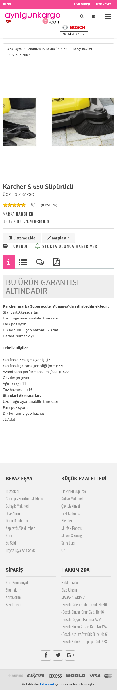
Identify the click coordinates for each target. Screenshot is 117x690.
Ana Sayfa (14, 49)
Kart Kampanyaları (19, 582)
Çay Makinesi (70, 506)
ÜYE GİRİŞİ (82, 4)
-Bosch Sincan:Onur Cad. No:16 (82, 612)
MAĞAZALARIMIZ (73, 597)
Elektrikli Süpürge (73, 491)
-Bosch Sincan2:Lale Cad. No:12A (84, 627)
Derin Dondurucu (17, 521)
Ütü (63, 550)
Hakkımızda (69, 582)
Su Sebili (12, 543)
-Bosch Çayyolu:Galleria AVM (81, 619)
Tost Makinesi (71, 513)
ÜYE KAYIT (103, 4)
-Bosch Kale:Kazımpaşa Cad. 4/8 (84, 641)
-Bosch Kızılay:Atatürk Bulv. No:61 (84, 634)
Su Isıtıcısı (68, 543)
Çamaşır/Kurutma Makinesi (25, 498)
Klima (10, 535)
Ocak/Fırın (13, 513)
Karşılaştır (60, 237)
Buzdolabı (12, 491)
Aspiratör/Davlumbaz (20, 528)
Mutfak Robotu (71, 528)
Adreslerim (13, 597)
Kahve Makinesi (72, 498)
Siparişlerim (14, 590)
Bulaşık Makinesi (17, 506)
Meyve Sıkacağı (72, 535)
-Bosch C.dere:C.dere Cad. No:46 (84, 605)
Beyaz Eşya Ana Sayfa (21, 550)
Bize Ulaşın (13, 605)
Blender (66, 521)
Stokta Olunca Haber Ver (69, 246)
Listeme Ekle (23, 237)
